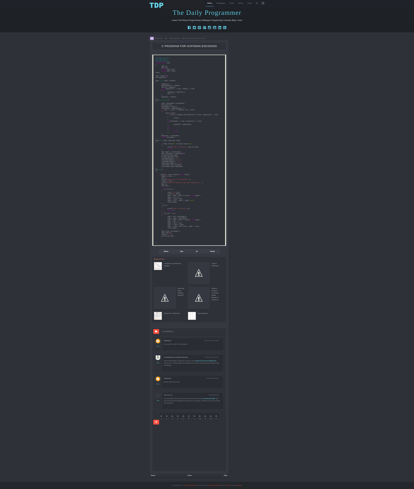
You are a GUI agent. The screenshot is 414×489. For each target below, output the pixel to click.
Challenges (220, 3)
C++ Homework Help (208, 398)
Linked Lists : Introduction (172, 313)
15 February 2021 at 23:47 (211, 357)
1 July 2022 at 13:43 (213, 395)
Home (209, 3)
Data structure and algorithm (206, 361)
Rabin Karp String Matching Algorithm (181, 292)
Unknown (167, 341)
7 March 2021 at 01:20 (212, 378)
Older (225, 475)
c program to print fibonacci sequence (172, 265)
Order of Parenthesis (215, 265)
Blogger (239, 485)
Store (250, 3)
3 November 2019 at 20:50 (211, 340)
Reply (157, 346)
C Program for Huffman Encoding (189, 46)
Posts (231, 3)
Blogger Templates (213, 485)
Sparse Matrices (203, 313)
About (240, 3)
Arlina (227, 485)
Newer (153, 475)
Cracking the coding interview (176, 357)
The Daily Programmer (189, 485)
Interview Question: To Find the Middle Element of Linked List (215, 294)
